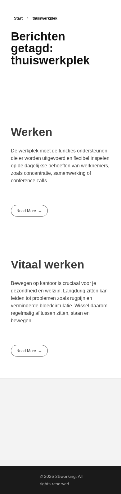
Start (18, 18)
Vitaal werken (47, 264)
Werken (31, 132)
